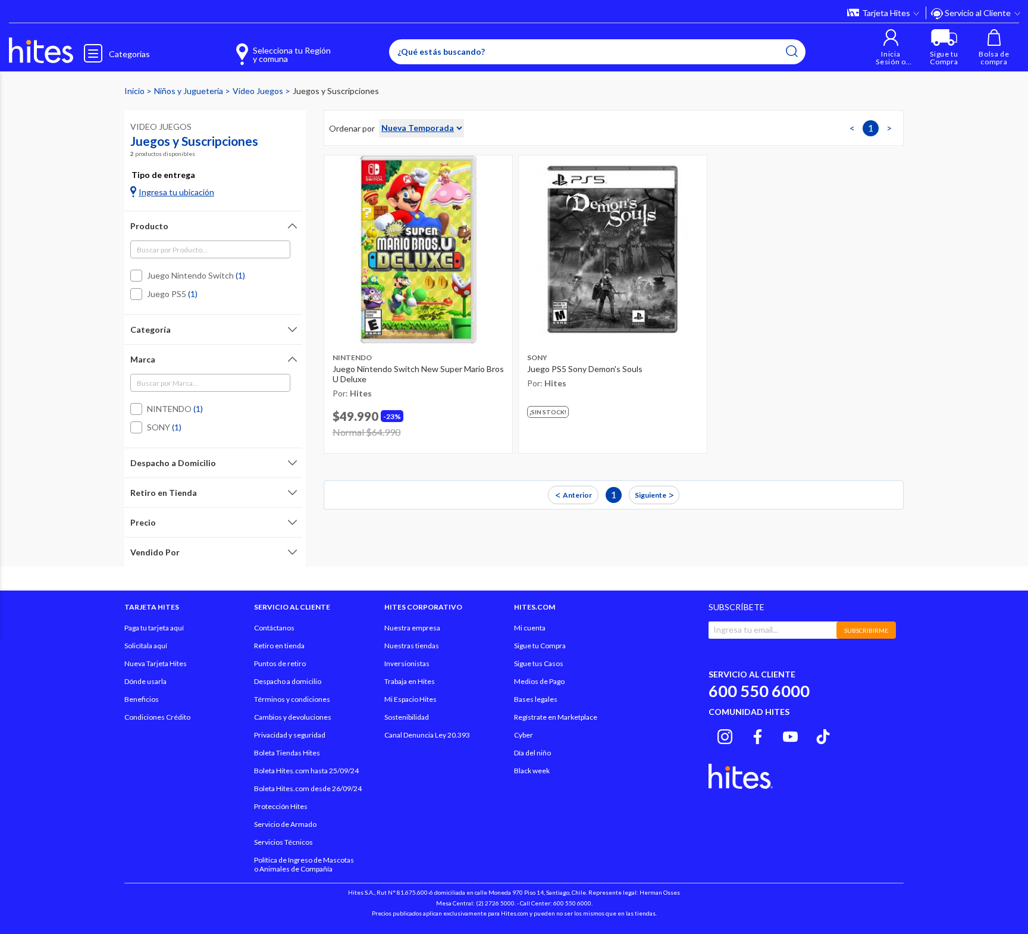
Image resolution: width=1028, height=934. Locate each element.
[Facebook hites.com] (757, 734)
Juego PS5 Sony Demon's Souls (584, 369)
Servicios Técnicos (283, 842)
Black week (532, 770)
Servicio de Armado (285, 824)
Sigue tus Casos (538, 663)
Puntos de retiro (280, 663)
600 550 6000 (759, 691)
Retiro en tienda (279, 645)
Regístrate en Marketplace (555, 717)
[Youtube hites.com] (790, 734)
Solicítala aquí (145, 645)
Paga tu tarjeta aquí (154, 627)
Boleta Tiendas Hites (287, 752)
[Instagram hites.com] (724, 734)
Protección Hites (281, 806)
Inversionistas (407, 663)
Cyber (523, 734)
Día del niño (532, 752)
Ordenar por (352, 128)
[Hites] (41, 51)
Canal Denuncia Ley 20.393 (427, 734)
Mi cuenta (530, 627)
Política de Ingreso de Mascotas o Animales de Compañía (304, 864)
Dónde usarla (145, 681)
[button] (891, 47)
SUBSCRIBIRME (866, 630)
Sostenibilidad (406, 717)
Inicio (135, 91)
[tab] (213, 225)
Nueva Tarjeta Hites (155, 663)
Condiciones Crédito (157, 717)
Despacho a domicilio (287, 681)
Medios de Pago (539, 681)
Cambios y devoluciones (292, 717)
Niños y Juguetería (189, 91)
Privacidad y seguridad (289, 734)
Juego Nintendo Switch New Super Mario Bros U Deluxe (418, 374)
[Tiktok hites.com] (823, 734)
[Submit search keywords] (792, 51)
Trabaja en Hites (409, 681)
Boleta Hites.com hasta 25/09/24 (306, 770)
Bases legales (535, 699)
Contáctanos (274, 627)
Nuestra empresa (412, 627)
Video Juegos (259, 91)
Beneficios (141, 699)
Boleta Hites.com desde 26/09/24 (308, 788)
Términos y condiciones (292, 699)
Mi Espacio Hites (410, 699)
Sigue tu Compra (540, 645)
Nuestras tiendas (411, 645)
